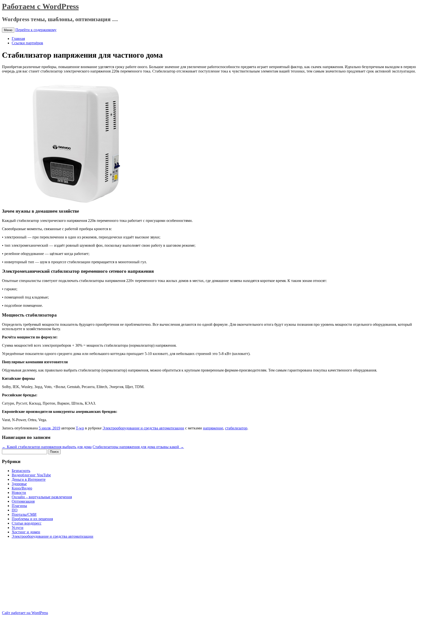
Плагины (19, 506)
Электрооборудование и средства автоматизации (143, 428)
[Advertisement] (43, 577)
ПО (15, 510)
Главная (18, 38)
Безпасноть (21, 471)
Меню (8, 30)
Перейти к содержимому (36, 30)
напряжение (213, 428)
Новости (19, 492)
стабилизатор (236, 428)
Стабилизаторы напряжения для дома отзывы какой (138, 447)
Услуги (17, 528)
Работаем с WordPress (40, 6)
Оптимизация (23, 501)
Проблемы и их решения (32, 519)
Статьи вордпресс (26, 523)
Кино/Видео (22, 488)
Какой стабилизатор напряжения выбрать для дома (47, 447)
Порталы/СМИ (24, 514)
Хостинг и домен (26, 532)
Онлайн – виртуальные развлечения (42, 497)
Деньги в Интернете (29, 479)
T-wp (80, 428)
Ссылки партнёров (27, 43)
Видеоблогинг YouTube (31, 475)
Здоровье (19, 484)
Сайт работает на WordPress (25, 613)
